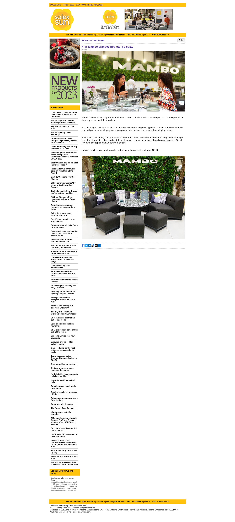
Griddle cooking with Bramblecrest (60, 266)
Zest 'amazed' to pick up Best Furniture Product (64, 164)
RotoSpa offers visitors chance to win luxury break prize (63, 273)
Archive (99, 35)
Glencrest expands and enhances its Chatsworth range (62, 259)
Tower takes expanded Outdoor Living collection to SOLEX (64, 358)
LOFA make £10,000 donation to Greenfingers (64, 435)
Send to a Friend (73, 35)
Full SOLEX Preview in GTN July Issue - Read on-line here (64, 463)
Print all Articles (134, 35)
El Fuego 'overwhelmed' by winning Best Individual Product (63, 185)
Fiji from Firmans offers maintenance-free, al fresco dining (63, 199)
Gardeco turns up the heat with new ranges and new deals (63, 350)
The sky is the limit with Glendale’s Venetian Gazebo (63, 313)
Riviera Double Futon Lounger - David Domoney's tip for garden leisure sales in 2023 (64, 443)
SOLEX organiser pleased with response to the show (63, 121)
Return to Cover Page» (93, 40)
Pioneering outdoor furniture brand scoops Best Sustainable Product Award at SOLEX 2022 (64, 156)
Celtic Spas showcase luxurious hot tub (61, 214)
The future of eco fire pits (62, 408)
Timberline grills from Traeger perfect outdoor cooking (64, 192)
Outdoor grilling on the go (63, 364)
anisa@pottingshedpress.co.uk (64, 486)
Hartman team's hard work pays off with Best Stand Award (63, 171)
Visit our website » (160, 35)
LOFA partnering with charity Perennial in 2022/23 (64, 148)
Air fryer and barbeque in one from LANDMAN (62, 307)
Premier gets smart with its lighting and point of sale (63, 293)
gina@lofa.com (84, 512)
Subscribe (88, 35)
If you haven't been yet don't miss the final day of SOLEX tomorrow (64, 114)
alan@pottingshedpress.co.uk (63, 490)
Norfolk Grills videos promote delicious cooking (64, 375)
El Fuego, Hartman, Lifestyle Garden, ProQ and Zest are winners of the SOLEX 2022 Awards (64, 421)
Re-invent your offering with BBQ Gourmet (64, 287)
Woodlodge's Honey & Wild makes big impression (63, 246)
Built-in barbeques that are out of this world (63, 319)
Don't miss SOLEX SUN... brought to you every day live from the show (64, 140)
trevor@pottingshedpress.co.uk (64, 482)
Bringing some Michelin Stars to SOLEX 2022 (64, 226)
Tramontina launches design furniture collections (64, 252)
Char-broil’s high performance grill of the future (64, 331)
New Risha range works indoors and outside (61, 240)
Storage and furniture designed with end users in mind (63, 300)
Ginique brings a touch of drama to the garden (62, 369)
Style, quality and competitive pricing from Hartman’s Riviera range (64, 233)
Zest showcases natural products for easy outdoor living (63, 207)
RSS (146, 35)
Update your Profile (115, 35)
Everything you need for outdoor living (62, 343)
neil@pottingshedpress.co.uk (63, 484)
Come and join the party (62, 404)
